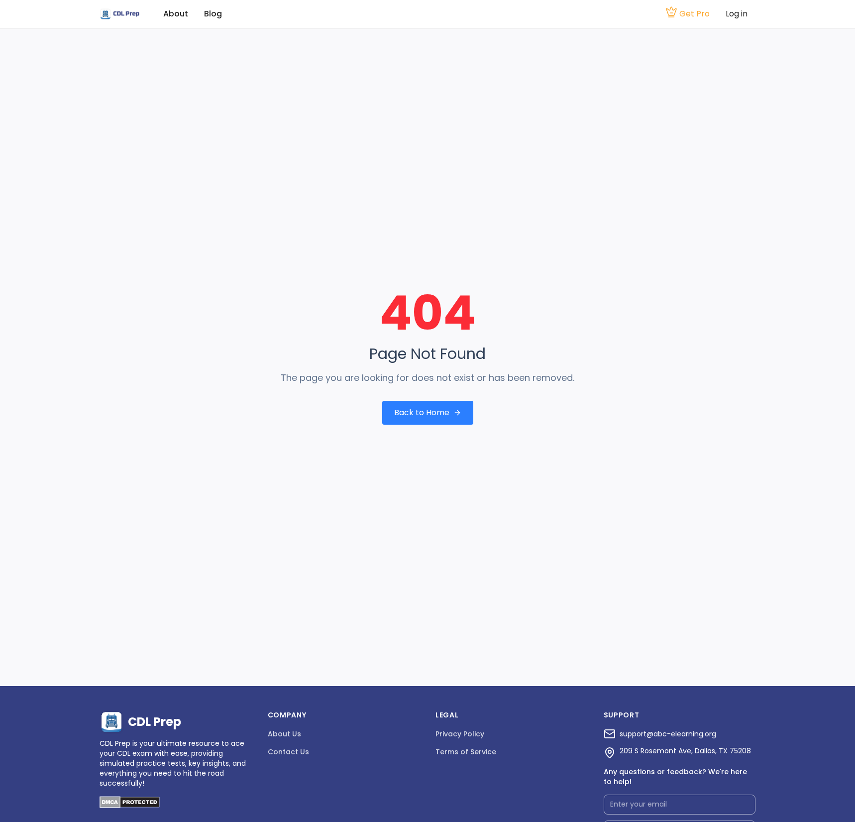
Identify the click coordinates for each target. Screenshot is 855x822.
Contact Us (288, 752)
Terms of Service (465, 752)
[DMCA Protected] (130, 805)
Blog (213, 13)
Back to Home (421, 412)
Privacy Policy (459, 734)
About (175, 13)
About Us (284, 734)
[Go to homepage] (119, 14)
